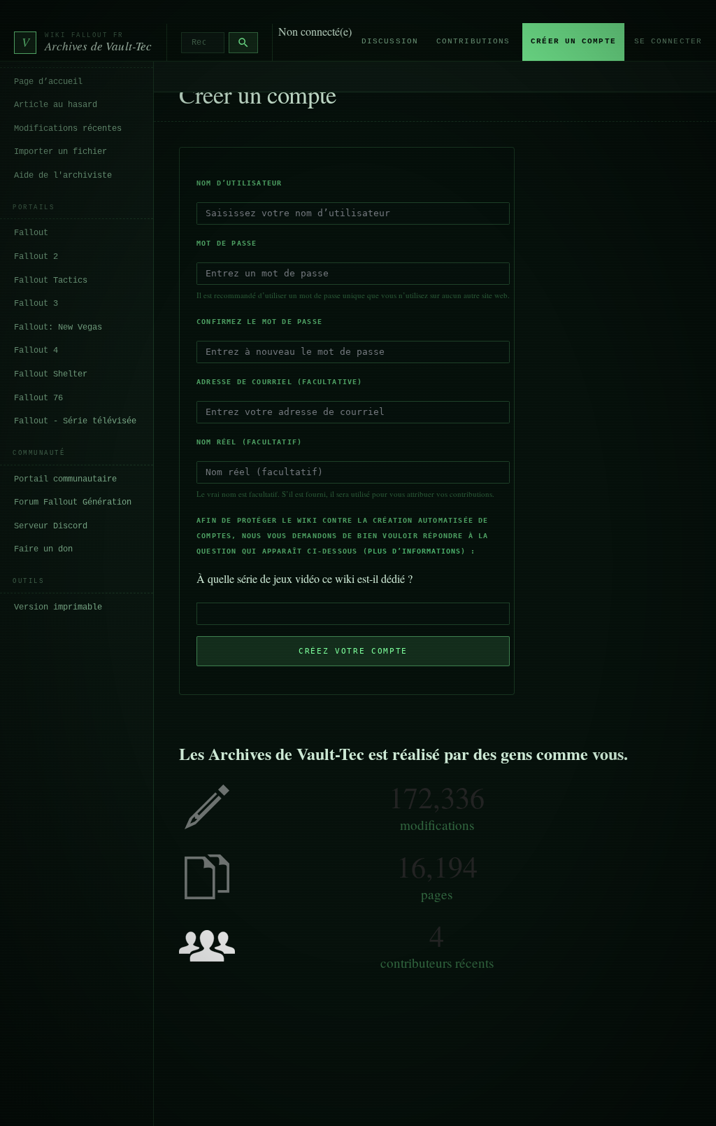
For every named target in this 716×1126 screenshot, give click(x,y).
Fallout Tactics (50, 281)
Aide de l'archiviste (63, 176)
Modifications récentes (68, 129)
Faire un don (43, 549)
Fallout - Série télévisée (75, 421)
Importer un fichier (60, 152)
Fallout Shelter (50, 374)
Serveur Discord (50, 526)
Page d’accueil (48, 82)
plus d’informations (414, 551)
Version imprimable (58, 607)
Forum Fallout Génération (72, 502)
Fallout (31, 233)
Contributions (473, 41)
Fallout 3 (36, 304)
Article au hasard (55, 105)
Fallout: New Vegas (58, 327)
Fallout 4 (36, 351)
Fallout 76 (38, 398)
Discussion (389, 41)
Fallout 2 (36, 257)
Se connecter (668, 41)
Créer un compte (573, 41)
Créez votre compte (353, 651)
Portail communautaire (65, 479)
